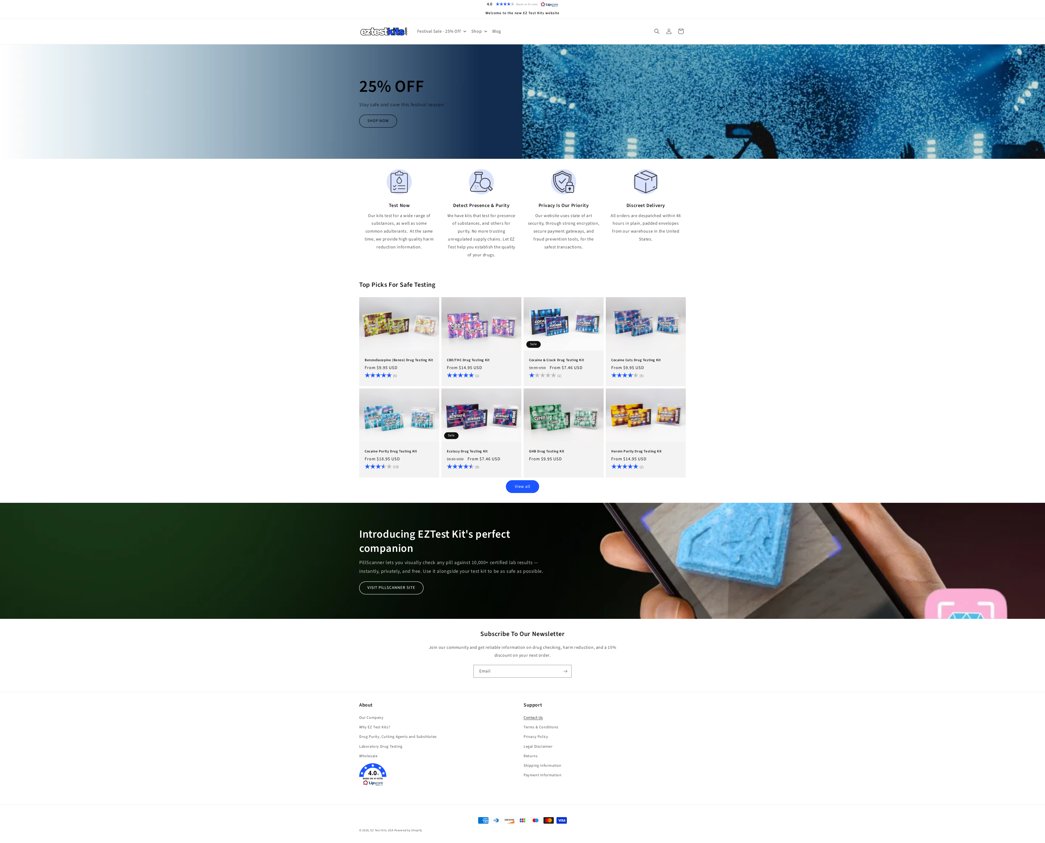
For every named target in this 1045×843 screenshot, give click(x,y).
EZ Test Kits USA (382, 830)
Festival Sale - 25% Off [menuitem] (439, 31)
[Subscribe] (565, 671)
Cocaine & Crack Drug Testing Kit (556, 360)
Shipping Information (542, 765)
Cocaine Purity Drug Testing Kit (391, 451)
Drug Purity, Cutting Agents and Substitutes (398, 736)
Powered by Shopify (408, 830)
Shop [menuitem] (476, 31)
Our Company (371, 717)
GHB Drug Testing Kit (546, 451)
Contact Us (533, 717)
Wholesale (368, 756)
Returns (530, 756)
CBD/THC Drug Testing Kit (468, 360)
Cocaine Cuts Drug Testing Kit (636, 360)
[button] (522, 4)
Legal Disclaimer (538, 746)
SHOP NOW (378, 121)
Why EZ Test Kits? (374, 727)
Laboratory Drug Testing (380, 746)
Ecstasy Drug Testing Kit (467, 451)
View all (522, 486)
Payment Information (542, 775)
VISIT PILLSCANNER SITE (391, 588)
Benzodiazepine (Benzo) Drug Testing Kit (399, 360)
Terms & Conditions (541, 727)
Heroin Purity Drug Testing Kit (636, 451)
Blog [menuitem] (496, 31)
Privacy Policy (536, 736)
